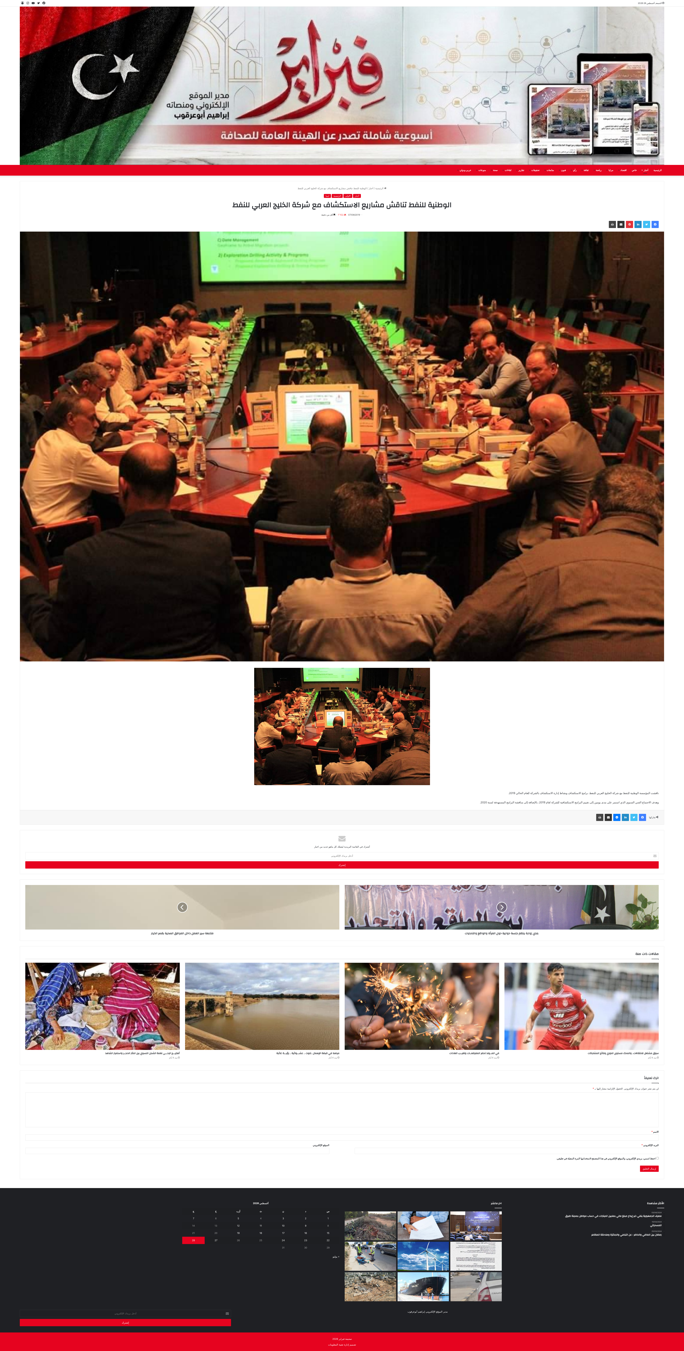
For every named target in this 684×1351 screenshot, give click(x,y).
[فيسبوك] (655, 224)
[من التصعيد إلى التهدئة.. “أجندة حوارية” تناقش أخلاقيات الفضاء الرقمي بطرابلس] (476, 1225)
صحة (495, 170)
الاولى (348, 196)
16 (305, 1233)
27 (216, 1240)
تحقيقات (535, 170)
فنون (563, 170)
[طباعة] (612, 224)
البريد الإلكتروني (650, 1145)
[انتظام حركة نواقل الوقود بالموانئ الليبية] (423, 1286)
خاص (634, 170)
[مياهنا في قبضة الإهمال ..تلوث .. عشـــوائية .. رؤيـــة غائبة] (262, 1006)
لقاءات (508, 170)
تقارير (521, 170)
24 (283, 1240)
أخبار (646, 170)
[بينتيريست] (629, 224)
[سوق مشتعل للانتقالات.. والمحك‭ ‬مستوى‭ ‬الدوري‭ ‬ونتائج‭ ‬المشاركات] (581, 1006)
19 (238, 1233)
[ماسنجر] (616, 817)
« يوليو (336, 1256)
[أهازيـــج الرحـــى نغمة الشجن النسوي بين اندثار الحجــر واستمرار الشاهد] (102, 1006)
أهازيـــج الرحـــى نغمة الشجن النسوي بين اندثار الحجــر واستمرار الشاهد (142, 1053)
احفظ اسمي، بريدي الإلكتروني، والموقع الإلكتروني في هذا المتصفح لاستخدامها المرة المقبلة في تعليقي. (606, 1158)
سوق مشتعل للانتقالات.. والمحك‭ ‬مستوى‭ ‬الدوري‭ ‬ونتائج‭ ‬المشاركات (623, 1053)
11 (261, 1225)
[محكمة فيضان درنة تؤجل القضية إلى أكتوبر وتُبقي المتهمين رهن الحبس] (370, 1286)
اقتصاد (623, 170)
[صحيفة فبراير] (342, 86)
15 (328, 1233)
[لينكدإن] (638, 224)
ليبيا (327, 196)
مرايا (611, 170)
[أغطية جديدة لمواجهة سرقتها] (370, 1256)
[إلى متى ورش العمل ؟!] (423, 1256)
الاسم (655, 1131)
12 (238, 1225)
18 (261, 1233)
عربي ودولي (465, 170)
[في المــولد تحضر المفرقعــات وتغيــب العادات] (422, 1006)
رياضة (599, 170)
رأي (575, 170)
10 (283, 1225)
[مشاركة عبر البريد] (621, 224)
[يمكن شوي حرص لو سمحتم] (476, 1286)
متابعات (550, 170)
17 (283, 1233)
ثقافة (586, 170)
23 (305, 1240)
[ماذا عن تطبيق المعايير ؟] (476, 1256)
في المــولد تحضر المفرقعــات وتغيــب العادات (474, 1053)
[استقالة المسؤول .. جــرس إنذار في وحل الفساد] (423, 1225)
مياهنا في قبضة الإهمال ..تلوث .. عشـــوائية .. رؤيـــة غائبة (307, 1053)
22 (328, 1240)
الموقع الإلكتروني (321, 1145)
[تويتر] (646, 224)
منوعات (482, 170)
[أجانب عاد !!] (370, 1225)
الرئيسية (658, 170)
